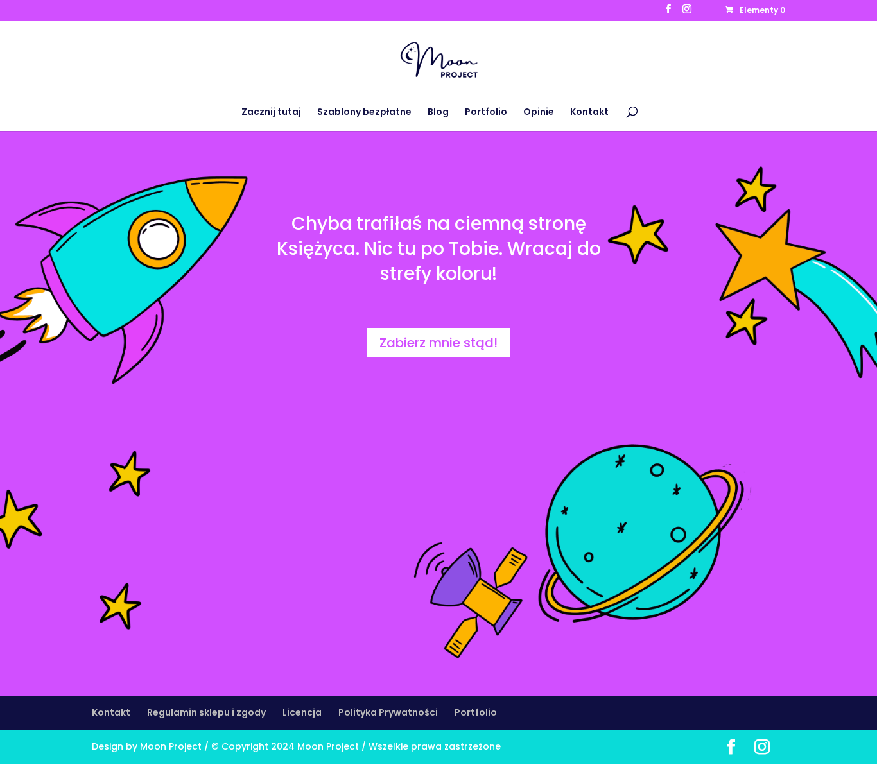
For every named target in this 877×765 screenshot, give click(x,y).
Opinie (538, 112)
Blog (438, 112)
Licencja (302, 712)
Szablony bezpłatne (364, 112)
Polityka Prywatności (388, 712)
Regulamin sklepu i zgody (206, 712)
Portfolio (486, 112)
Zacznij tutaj (271, 112)
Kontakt (589, 112)
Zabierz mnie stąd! (438, 343)
